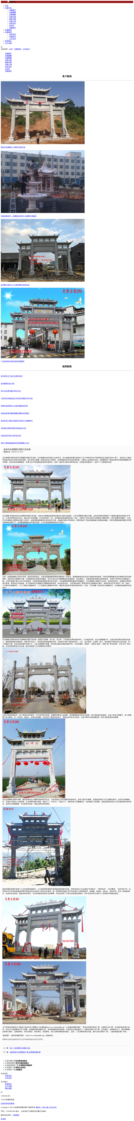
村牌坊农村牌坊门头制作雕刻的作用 (14, 406)
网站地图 (8, 1088)
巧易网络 (16, 1115)
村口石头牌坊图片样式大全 (11, 391)
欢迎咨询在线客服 (7, 1103)
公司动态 (12, 39)
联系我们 (8, 41)
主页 (11, 49)
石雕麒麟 (12, 12)
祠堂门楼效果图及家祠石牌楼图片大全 (15, 443)
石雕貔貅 (12, 14)
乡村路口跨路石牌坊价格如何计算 (13, 428)
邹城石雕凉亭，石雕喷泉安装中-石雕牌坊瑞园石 (19, 216)
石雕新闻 (8, 32)
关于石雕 (8, 43)
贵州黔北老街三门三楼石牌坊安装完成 (15, 285)
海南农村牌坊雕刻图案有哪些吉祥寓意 (15, 413)
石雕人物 (12, 21)
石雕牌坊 (12, 28)
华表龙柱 (12, 23)
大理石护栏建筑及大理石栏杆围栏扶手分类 (17, 398)
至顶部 (3, 1119)
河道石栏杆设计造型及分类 (11, 435)
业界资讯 (12, 34)
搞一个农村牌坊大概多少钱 (20, 1048)
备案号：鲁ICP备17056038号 (46, 1107)
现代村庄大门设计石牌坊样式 (12, 376)
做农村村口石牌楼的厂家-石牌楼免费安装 (25, 1052)
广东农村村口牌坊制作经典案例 (12, 361)
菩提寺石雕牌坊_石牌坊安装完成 (13, 147)
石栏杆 (11, 25)
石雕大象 (12, 17)
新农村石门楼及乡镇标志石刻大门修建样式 (17, 421)
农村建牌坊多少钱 (7, 383)
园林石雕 (12, 19)
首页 (6, 6)
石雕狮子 (12, 10)
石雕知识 (12, 36)
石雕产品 (8, 8)
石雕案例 (8, 30)
